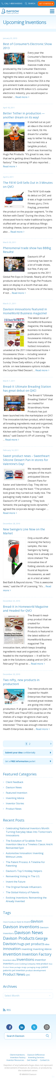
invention (12, 954)
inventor (40, 960)
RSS (9, 1010)
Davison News (14, 787)
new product (42, 963)
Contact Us (44, 1060)
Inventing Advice (15, 798)
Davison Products (18, 938)
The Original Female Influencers (24, 887)
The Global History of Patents (22, 892)
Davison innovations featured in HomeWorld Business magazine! (25, 311)
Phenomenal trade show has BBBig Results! (27, 250)
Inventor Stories (15, 803)
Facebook (9, 1027)
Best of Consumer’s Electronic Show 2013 (27, 46)
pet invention (18, 970)
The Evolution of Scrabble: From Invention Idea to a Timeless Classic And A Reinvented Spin (29, 844)
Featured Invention (16, 792)
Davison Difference (36, 1054)
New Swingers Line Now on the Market (24, 531)
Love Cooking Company (25, 963)
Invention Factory (36, 954)
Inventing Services (36, 1057)
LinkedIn (22, 1027)
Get (20, 761)
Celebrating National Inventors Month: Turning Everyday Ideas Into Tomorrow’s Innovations (29, 832)
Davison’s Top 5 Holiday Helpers (24, 871)
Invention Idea (9, 960)
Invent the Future (15, 881)
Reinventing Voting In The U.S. (23, 876)
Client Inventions (17, 1054)
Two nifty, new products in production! (21, 682)
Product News (14, 808)
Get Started (45, 3)
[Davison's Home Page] (11, 11)
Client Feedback (14, 782)
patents (7, 970)
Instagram (47, 1027)
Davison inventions (21, 926)
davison (36, 921)
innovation (12, 948)
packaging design (34, 967)
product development (36, 970)
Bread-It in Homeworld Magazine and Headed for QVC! (25, 609)
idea (47, 944)
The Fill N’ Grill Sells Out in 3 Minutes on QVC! (28, 185)
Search (31, 3)
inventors (8, 963)
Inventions (25, 959)
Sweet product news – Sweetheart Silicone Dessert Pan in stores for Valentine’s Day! (26, 460)
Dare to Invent (23, 921)
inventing (26, 949)
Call (13, 3)
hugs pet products (30, 944)
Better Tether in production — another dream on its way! (24, 115)
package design (20, 967)
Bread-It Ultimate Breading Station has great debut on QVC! (27, 389)
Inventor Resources (15, 1060)
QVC (28, 974)
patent (44, 967)
